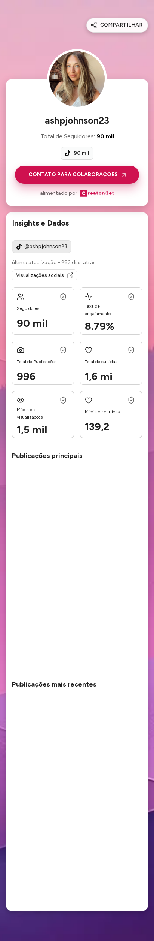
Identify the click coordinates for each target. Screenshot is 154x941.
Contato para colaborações (73, 174)
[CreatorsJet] (97, 193)
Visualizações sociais (40, 275)
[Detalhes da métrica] (63, 297)
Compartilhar (121, 25)
